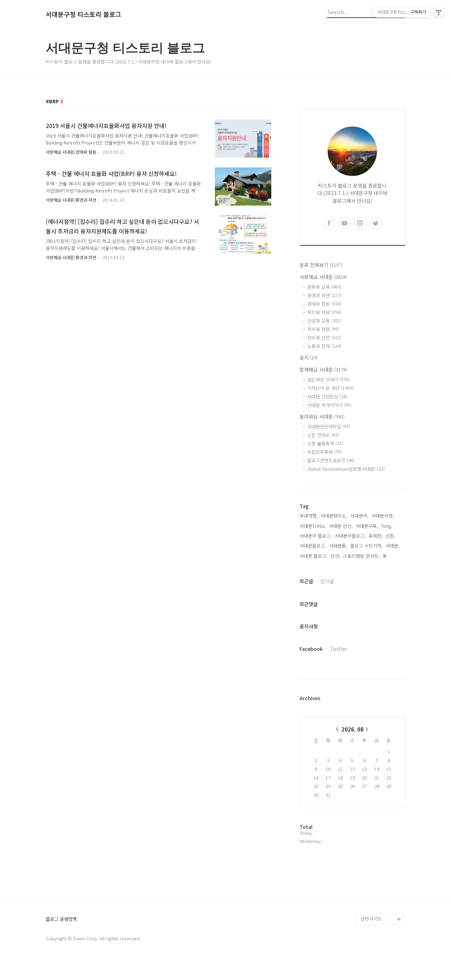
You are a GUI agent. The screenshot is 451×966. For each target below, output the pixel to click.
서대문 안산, (341, 525)
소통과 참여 (324, 346)
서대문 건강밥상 (327, 396)
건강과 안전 (324, 337)
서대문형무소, (334, 515)
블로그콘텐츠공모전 (330, 460)
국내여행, (308, 515)
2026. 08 (352, 729)
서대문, (392, 545)
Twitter (338, 648)
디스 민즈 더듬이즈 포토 (382, 868)
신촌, (390, 535)
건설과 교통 (324, 320)
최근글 (306, 581)
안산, (335, 555)
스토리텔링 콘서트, (361, 555)
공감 (365, 828)
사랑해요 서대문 (323, 276)
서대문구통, (367, 525)
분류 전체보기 (320, 264)
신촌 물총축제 (325, 443)
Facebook (311, 648)
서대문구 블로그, (315, 535)
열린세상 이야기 (328, 379)
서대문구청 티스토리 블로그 (83, 14)
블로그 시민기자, (366, 545)
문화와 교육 (324, 286)
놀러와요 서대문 (322, 416)
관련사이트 (371, 918)
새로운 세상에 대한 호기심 (382, 902)
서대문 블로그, (313, 555)
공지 (308, 357)
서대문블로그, (312, 545)
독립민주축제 (324, 451)
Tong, (387, 525)
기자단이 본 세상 (330, 388)
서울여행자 (371, 851)
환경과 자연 (324, 295)
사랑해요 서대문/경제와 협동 (71, 152)
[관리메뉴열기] (438, 12)
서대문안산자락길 (328, 426)
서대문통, (338, 545)
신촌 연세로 (323, 435)
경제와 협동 (324, 303)
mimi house (373, 885)
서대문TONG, (312, 525)
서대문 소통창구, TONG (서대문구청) (380, 812)
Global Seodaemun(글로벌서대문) (346, 468)
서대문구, (359, 515)
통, (385, 555)
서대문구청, (382, 515)
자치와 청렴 (323, 329)
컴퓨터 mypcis (375, 840)
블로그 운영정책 (61, 919)
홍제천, (376, 535)
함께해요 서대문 (323, 369)
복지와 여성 (324, 312)
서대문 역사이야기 (329, 405)
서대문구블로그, (350, 535)
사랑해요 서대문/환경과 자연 (71, 200)
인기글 (327, 581)
